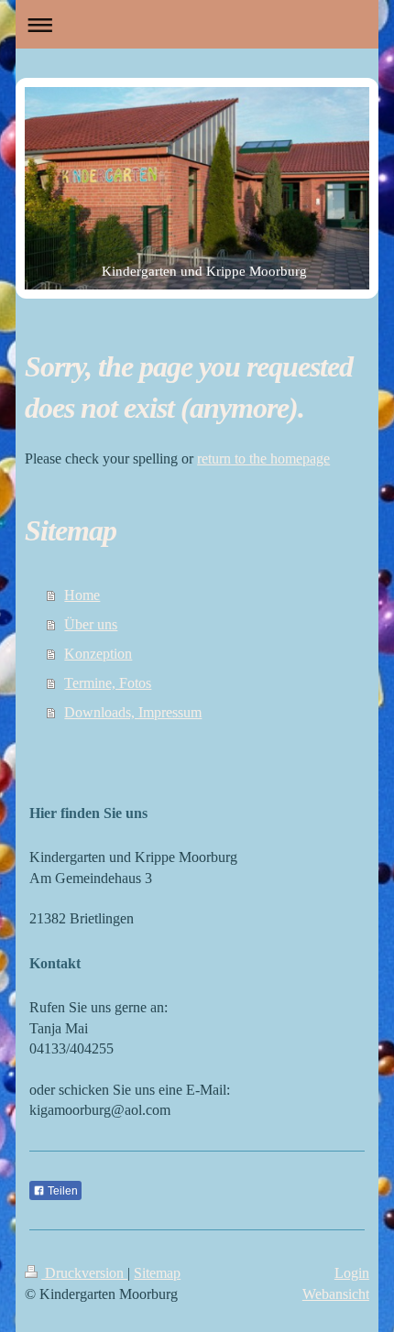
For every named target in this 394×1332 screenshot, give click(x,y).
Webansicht (335, 1294)
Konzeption (98, 653)
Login (351, 1273)
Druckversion (84, 1273)
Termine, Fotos (107, 683)
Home (82, 595)
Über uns (90, 624)
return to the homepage (263, 458)
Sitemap (157, 1273)
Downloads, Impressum (133, 712)
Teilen (61, 1191)
